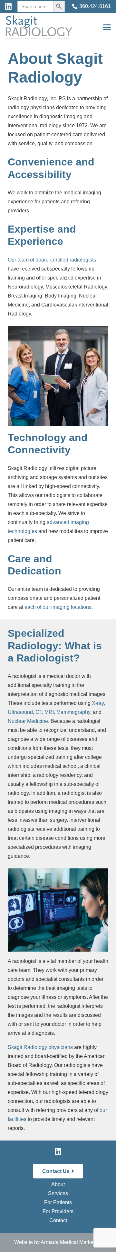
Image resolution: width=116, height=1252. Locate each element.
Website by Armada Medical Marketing (58, 1242)
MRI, (49, 712)
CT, (39, 712)
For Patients (58, 1202)
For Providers (58, 1211)
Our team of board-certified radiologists (52, 259)
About (58, 1184)
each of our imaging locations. (58, 607)
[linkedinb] (8, 6)
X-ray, (98, 703)
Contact (58, 1220)
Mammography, (74, 712)
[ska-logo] (39, 27)
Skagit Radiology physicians (40, 1047)
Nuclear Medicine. (28, 721)
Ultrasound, (21, 712)
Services (58, 1193)
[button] (107, 27)
